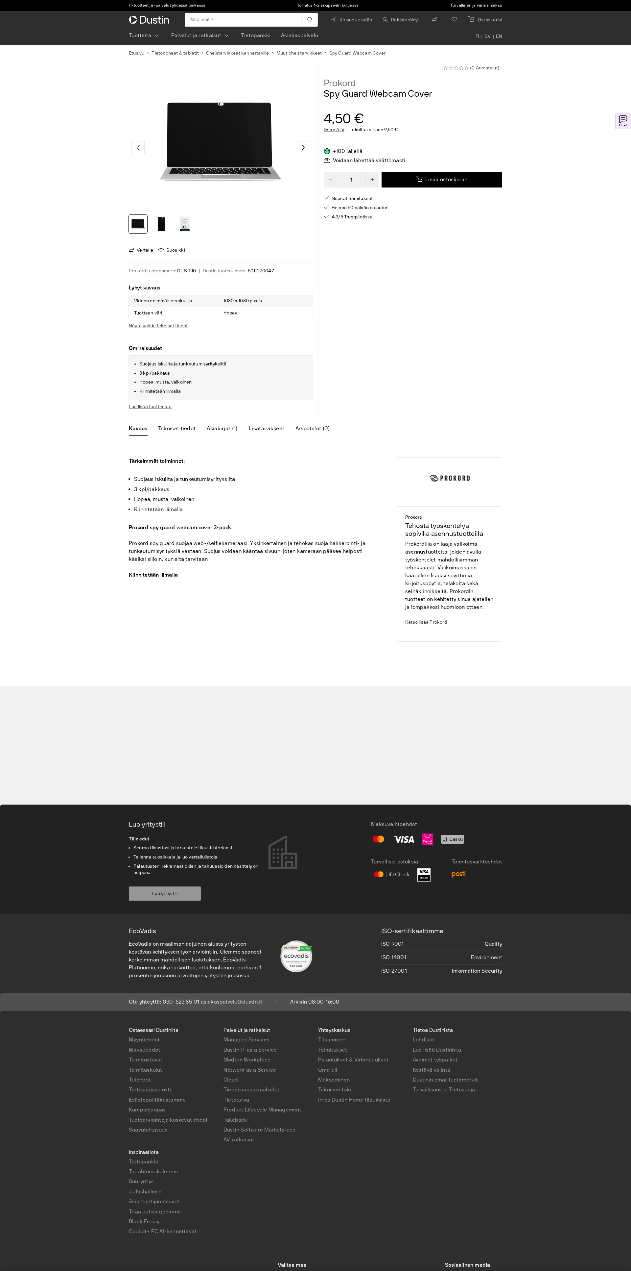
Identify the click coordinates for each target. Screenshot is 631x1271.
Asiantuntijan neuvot (154, 1201)
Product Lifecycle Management (262, 1110)
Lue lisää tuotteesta (150, 407)
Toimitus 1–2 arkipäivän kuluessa (328, 5)
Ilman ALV (334, 130)
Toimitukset (332, 1050)
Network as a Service (249, 1070)
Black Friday (144, 1221)
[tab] (141, 428)
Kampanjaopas (147, 1110)
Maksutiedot (144, 1050)
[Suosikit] (454, 20)
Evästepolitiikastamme (157, 1100)
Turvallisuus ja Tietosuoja (444, 1089)
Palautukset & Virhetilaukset (353, 1060)
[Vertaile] (434, 20)
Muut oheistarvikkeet (299, 53)
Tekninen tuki (334, 1089)
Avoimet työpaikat (435, 1060)
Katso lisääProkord (426, 622)
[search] (309, 19)
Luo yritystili (165, 893)
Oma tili (328, 1070)
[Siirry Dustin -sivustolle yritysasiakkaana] (150, 20)
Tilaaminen (331, 1039)
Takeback (235, 1120)
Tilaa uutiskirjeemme (155, 1212)
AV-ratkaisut (238, 1139)
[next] (303, 147)
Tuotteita (140, 35)
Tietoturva (236, 1100)
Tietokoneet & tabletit (175, 53)
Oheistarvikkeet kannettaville (237, 53)
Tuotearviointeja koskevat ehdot (168, 1120)
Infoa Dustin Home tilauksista (354, 1100)
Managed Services (246, 1039)
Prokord (340, 83)
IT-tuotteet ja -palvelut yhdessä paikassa (167, 5)
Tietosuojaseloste (151, 1089)
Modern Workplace (246, 1060)
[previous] (138, 147)
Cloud (230, 1080)
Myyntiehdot (144, 1039)
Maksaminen (334, 1080)
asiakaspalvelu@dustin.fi (231, 1002)
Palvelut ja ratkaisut (196, 35)
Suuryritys (141, 1181)
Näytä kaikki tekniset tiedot (158, 326)
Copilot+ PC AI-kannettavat (163, 1231)
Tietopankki (255, 35)
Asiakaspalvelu (299, 35)
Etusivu (136, 53)
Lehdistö (423, 1039)
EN (499, 37)
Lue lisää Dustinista (437, 1050)
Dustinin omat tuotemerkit (445, 1080)
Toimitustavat (146, 1060)
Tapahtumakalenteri (154, 1171)
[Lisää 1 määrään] (372, 179)
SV (488, 37)
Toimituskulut (145, 1070)
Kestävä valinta (431, 1070)
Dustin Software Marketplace (259, 1130)
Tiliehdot (140, 1080)
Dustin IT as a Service (250, 1050)
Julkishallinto (145, 1191)
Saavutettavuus (148, 1130)
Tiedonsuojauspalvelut (251, 1089)
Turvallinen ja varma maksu (476, 5)
